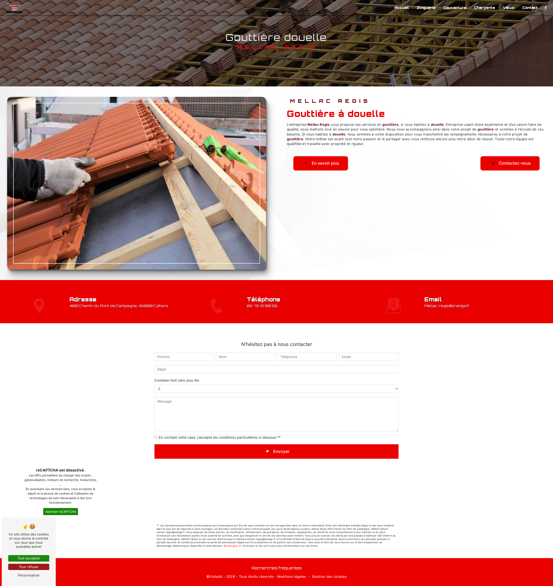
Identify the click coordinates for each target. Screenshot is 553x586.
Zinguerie (426, 7)
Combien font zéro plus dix (176, 380)
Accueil (401, 7)
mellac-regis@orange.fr (447, 306)
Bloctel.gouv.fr (232, 545)
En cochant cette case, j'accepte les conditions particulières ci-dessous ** (220, 437)
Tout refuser (29, 567)
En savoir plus (325, 163)
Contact (530, 7)
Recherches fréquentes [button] (277, 567)
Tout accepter (28, 558)
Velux (509, 7)
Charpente (484, 7)
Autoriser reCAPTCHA (60, 511)
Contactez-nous (515, 163)
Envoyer (281, 451)
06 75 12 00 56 (262, 306)
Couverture (454, 7)
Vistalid (216, 576)
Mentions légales (291, 576)
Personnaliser (29, 575)
